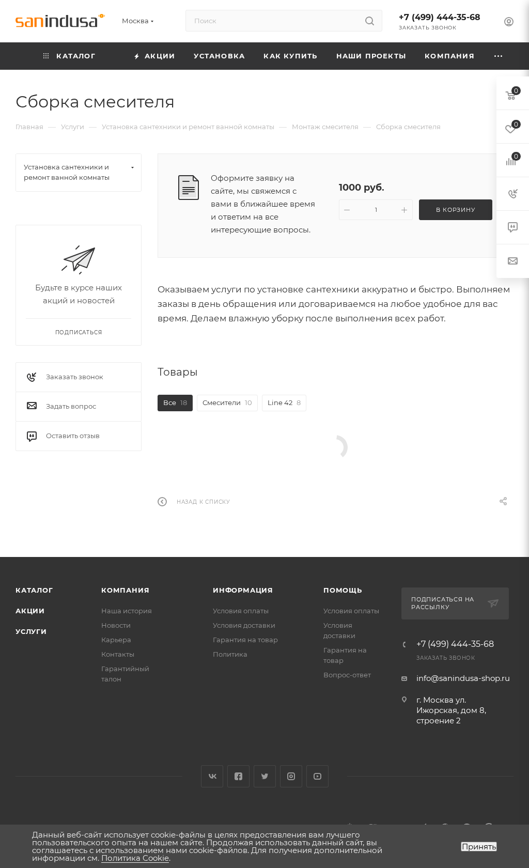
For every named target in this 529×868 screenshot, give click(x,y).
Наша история (126, 611)
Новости (116, 625)
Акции (30, 611)
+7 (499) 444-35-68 (439, 17)
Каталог (34, 590)
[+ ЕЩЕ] (499, 56)
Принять (479, 846)
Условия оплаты (241, 611)
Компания (125, 590)
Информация (243, 590)
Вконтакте (212, 776)
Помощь (342, 590)
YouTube (317, 776)
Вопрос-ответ (347, 675)
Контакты (117, 654)
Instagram (291, 776)
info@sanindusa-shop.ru (463, 678)
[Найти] (369, 21)
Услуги (31, 631)
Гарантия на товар (245, 640)
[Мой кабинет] (509, 23)
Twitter (265, 776)
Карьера (116, 640)
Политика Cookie (135, 858)
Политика (230, 654)
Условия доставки (244, 625)
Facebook (238, 776)
